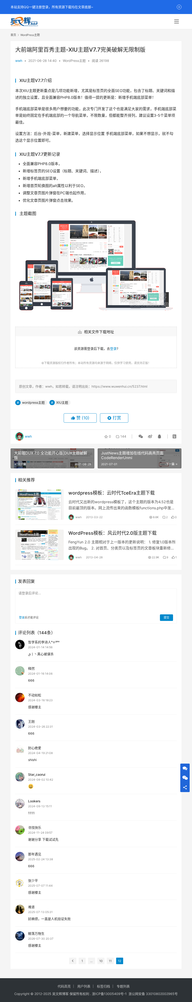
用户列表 (83, 986)
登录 (113, 349)
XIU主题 (62, 402)
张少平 (33, 880)
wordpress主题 (33, 402)
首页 (13, 35)
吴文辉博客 (60, 994)
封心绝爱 (34, 748)
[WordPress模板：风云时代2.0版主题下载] (39, 545)
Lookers (34, 801)
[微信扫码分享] (141, 436)
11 (110, 961)
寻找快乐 (34, 827)
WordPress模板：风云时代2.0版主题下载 (112, 533)
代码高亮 (64, 986)
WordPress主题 (74, 61)
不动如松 (34, 695)
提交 (166, 617)
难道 (31, 907)
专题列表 (123, 986)
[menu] (176, 21)
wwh (18, 61)
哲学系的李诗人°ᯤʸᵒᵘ (43, 642)
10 (101, 961)
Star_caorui (36, 774)
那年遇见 (34, 854)
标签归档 (103, 986)
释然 (31, 668)
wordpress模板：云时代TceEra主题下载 (111, 493)
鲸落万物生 (36, 933)
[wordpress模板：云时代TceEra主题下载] (39, 504)
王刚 (31, 721)
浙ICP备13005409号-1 (109, 994)
